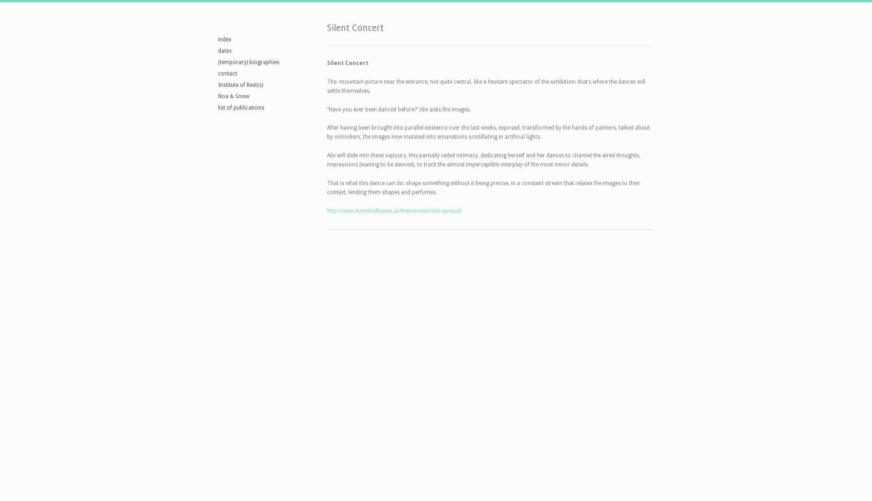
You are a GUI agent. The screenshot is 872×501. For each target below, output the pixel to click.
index (224, 39)
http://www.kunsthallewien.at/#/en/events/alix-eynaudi (394, 211)
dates (225, 51)
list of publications (241, 108)
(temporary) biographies (248, 62)
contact (227, 73)
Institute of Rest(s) (240, 85)
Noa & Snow (233, 96)
